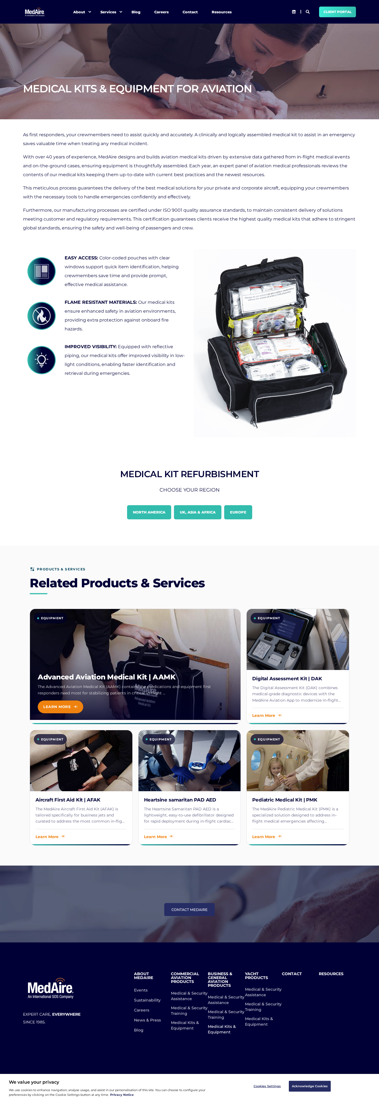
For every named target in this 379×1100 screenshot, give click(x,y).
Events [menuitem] (141, 990)
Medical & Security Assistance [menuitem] (189, 996)
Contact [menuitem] (190, 11)
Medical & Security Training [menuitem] (189, 1010)
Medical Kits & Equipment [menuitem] (185, 1025)
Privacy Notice (122, 1095)
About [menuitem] (79, 11)
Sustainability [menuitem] (147, 1000)
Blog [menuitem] (136, 11)
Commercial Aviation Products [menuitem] (185, 978)
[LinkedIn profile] (294, 12)
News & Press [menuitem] (147, 1020)
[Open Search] (308, 11)
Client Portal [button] (338, 12)
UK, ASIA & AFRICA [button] (198, 512)
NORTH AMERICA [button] (149, 512)
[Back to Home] (35, 12)
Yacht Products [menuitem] (256, 976)
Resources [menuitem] (222, 11)
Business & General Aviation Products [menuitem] (220, 980)
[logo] (51, 988)
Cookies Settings (267, 1086)
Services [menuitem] (108, 11)
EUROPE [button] (238, 512)
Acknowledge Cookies (310, 1086)
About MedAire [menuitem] (143, 976)
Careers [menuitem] (161, 11)
